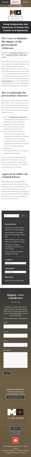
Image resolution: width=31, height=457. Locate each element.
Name (5, 322)
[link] (15, 13)
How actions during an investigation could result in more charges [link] (14, 247)
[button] (5, 2)
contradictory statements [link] (18, 117)
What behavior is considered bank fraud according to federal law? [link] (15, 235)
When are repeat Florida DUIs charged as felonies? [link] (14, 253)
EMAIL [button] (16, 2)
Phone (6, 331)
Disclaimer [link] (5, 450)
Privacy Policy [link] (19, 450)
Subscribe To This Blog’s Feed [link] (14, 280)
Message (7, 350)
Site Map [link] (11, 450)
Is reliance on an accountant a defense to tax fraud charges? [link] (14, 229)
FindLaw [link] (23, 452)
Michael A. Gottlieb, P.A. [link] (17, 53)
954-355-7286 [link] (15, 313)
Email (6, 341)
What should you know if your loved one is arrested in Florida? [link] (15, 241)
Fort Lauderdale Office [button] (15, 397)
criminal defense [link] (7, 81)
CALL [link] (26, 2)
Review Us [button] (16, 428)
